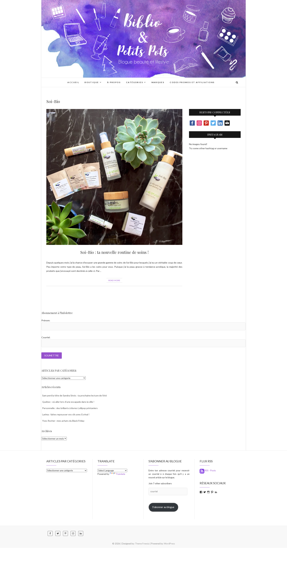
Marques (157, 82)
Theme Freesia (142, 543)
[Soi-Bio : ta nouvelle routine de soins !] (114, 177)
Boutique (92, 82)
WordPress (169, 543)
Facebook (47, 296)
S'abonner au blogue (163, 507)
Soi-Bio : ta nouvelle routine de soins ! (114, 252)
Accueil (73, 82)
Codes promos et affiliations (192, 82)
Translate (120, 474)
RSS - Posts (210, 470)
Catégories (134, 82)
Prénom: (45, 320)
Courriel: (45, 337)
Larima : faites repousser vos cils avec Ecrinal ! (66, 414)
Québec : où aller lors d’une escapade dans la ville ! (68, 401)
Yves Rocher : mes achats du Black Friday (63, 420)
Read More (114, 280)
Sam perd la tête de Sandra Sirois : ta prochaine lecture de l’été (74, 395)
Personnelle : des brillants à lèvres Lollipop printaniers (70, 408)
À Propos (114, 82)
